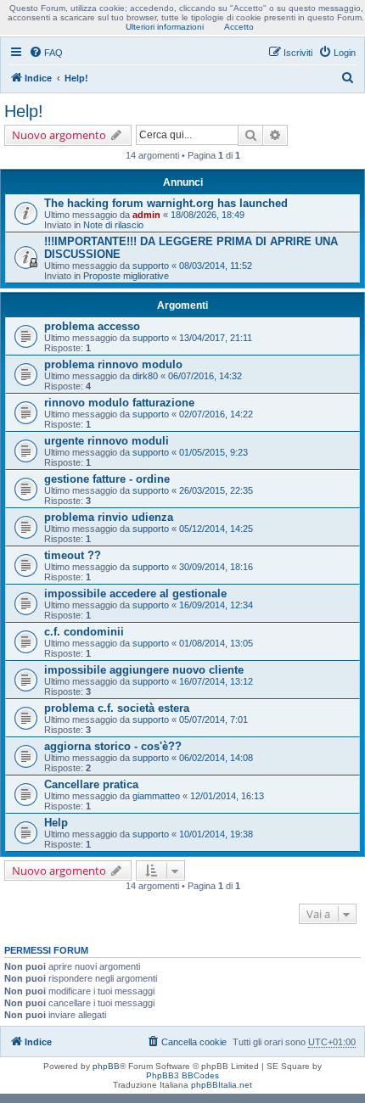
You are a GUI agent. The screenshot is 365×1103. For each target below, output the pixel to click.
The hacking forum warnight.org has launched (166, 203)
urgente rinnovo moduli (106, 440)
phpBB (106, 1066)
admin (146, 215)
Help (56, 822)
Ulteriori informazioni (165, 26)
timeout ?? (72, 555)
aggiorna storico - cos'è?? (113, 746)
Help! (23, 111)
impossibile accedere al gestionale (135, 593)
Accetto (239, 26)
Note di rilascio (113, 225)
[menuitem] (46, 52)
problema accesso (92, 326)
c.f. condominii (84, 631)
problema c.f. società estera (116, 708)
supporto (150, 265)
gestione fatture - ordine (107, 479)
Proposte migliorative (126, 276)
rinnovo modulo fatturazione (119, 402)
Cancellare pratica (91, 784)
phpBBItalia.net (221, 1084)
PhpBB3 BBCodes (182, 1075)
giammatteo (156, 796)
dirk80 (145, 376)
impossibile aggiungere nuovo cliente (144, 669)
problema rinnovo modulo (113, 364)
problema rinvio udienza (108, 517)
